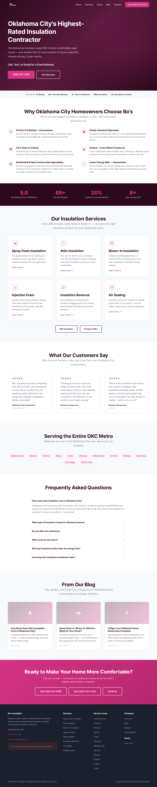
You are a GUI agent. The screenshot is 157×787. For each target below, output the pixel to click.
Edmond (33, 456)
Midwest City (98, 456)
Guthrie (97, 759)
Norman (46, 456)
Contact (117, 4)
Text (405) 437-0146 (85, 691)
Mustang (83, 456)
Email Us (112, 691)
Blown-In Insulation (71, 728)
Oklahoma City (17, 456)
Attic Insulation (69, 723)
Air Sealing (67, 746)
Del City (113, 456)
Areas (99, 4)
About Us (128, 719)
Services (89, 4)
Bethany (97, 755)
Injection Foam (69, 732)
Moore (59, 456)
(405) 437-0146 (21, 74)
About (78, 4)
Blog (108, 4)
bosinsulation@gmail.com (18, 739)
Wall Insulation (66, 329)
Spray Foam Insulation (72, 719)
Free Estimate (130, 732)
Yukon (70, 456)
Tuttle (96, 768)
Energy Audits (91, 329)
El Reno (97, 764)
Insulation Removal (71, 741)
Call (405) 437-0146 (137, 4)
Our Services (48, 74)
